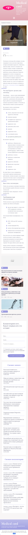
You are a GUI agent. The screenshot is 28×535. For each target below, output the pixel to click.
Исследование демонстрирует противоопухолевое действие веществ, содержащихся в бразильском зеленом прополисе (13, 498)
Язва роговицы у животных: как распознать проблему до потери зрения (13, 379)
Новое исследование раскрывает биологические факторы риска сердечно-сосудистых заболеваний (13, 486)
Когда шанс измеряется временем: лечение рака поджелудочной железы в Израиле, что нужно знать (12, 430)
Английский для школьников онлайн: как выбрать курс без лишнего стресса (13, 395)
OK (14, 533)
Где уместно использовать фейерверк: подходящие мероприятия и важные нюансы (12, 404)
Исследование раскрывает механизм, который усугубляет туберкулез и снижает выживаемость (12, 476)
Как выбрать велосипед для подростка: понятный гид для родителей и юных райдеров (13, 440)
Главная (3, 22)
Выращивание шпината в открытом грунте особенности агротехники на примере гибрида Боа (13, 420)
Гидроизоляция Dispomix (11, 412)
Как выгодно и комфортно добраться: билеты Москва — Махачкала (13, 448)
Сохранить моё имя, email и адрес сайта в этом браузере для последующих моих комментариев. (14, 350)
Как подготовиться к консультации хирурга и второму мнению (11, 371)
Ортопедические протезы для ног (13, 387)
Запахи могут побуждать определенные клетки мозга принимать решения (12, 466)
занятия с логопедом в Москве (11, 85)
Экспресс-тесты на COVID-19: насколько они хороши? (13, 508)
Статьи (8, 22)
